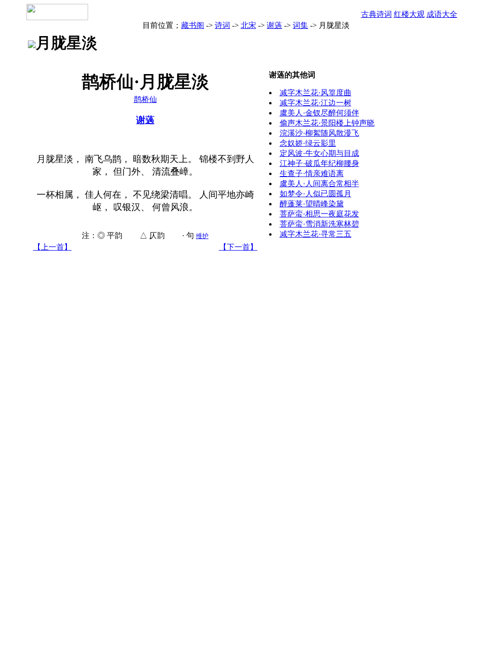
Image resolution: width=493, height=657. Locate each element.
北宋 (248, 25)
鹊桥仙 (145, 99)
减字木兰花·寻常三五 (315, 234)
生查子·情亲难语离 (312, 173)
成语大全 (442, 14)
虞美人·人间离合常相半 (319, 183)
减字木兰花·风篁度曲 (315, 92)
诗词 (222, 25)
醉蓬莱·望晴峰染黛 (312, 204)
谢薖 (274, 25)
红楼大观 (409, 14)
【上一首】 (52, 247)
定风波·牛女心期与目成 (319, 153)
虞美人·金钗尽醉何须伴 (319, 113)
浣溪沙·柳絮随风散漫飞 (319, 133)
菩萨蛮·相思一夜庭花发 (319, 214)
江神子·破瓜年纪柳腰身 (319, 163)
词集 (300, 25)
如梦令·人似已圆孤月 (315, 194)
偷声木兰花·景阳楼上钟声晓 (327, 123)
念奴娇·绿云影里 (308, 143)
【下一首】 (238, 247)
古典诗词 (376, 14)
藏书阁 (192, 25)
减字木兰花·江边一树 (315, 103)
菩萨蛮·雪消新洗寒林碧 (319, 224)
